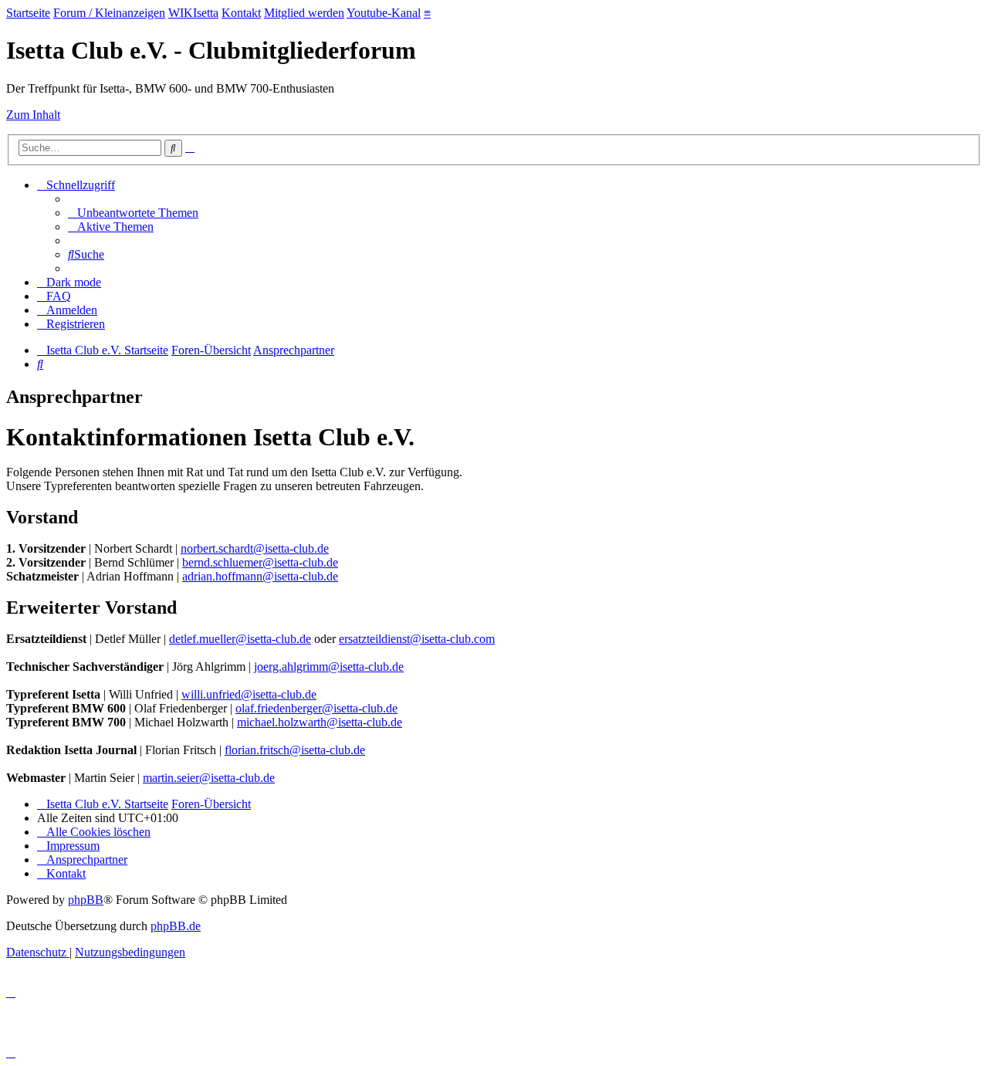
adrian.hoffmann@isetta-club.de (260, 576)
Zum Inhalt (33, 114)
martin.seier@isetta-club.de (209, 777)
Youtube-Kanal (384, 12)
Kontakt (241, 12)
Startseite (28, 12)
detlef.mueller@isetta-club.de (240, 638)
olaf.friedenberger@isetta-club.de (316, 708)
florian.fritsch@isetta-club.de (295, 749)
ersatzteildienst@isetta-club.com (417, 638)
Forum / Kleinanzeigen (109, 12)
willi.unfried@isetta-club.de (248, 694)
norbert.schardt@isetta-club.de (255, 548)
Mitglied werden (304, 12)
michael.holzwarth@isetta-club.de (319, 722)
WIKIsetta (193, 12)
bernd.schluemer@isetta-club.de (260, 562)
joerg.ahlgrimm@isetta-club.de (329, 666)
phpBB (85, 899)
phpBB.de (176, 925)
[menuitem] (133, 212)
